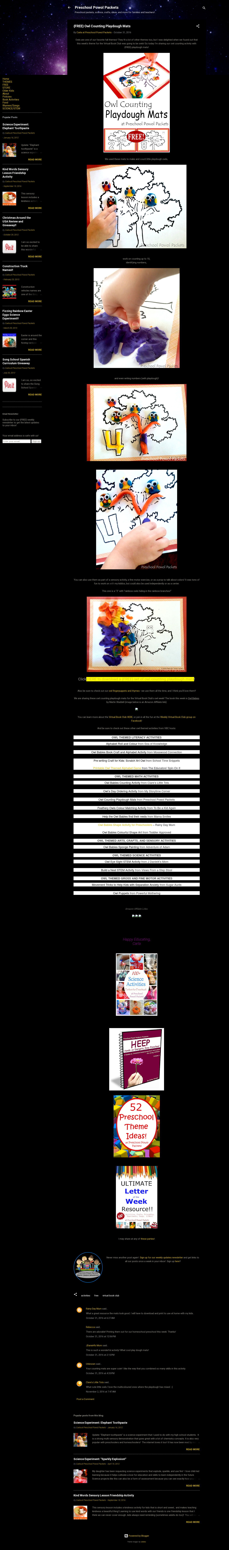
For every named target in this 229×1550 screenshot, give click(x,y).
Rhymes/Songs (10, 105)
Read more (193, 1449)
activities (85, 1295)
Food (5, 102)
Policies (7, 96)
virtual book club (111, 1295)
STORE (6, 87)
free (96, 1295)
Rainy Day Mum (94, 1308)
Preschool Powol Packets (97, 7)
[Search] (204, 8)
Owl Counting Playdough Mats (117, 799)
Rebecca (90, 1327)
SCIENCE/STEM (11, 108)
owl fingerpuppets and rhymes (124, 690)
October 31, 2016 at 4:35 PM (100, 1373)
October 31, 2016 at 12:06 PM (101, 1336)
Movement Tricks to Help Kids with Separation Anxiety (125, 885)
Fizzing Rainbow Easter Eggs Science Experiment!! (17, 314)
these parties (147, 1238)
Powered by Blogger (138, 1535)
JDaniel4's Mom (94, 1345)
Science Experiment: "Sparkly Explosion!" (100, 1459)
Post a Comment (85, 1399)
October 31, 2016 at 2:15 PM (100, 1354)
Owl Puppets (121, 893)
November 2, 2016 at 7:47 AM (101, 1391)
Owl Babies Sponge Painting (121, 847)
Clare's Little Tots (95, 1382)
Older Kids (8, 90)
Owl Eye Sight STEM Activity (123, 861)
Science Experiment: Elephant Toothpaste (100, 1422)
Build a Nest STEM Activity (117, 870)
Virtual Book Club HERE (121, 717)
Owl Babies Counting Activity (122, 783)
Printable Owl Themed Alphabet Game (117, 768)
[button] (198, 26)
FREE (5, 84)
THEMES (7, 81)
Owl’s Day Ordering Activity (120, 791)
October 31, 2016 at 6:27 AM (100, 1318)
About (5, 93)
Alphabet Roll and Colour (121, 744)
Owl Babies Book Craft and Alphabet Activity (118, 752)
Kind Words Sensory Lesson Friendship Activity (104, 1495)
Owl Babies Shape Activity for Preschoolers (125, 825)
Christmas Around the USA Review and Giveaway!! (16, 221)
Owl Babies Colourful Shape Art (122, 832)
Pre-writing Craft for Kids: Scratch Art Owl (119, 760)
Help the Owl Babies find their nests (124, 816)
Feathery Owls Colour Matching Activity (122, 808)
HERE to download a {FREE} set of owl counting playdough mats (140, 679)
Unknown (90, 1364)
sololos (143, 1542)
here (177, 1261)
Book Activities (10, 99)
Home (5, 78)
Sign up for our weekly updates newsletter (161, 1257)
